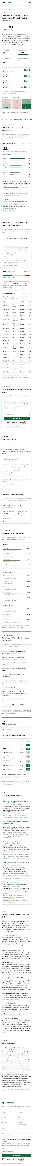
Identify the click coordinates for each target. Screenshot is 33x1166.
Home (4, 9)
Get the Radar (16, 418)
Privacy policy (5, 1131)
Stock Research (5, 1115)
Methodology (5, 1117)
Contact (20, 1122)
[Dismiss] (30, 1136)
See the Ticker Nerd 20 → (9, 211)
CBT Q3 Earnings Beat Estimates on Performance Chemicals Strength (16, 822)
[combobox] (16, 778)
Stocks (10, 9)
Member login (21, 1119)
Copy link (29, 652)
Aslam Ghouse (12, 193)
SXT (4, 760)
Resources (4, 1119)
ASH (4, 769)
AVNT (4, 748)
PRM (4, 756)
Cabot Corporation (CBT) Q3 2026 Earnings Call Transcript (16, 863)
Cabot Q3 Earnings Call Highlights (12, 842)
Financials (25, 119)
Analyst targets (18, 119)
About (19, 1115)
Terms (3, 1133)
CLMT (4, 752)
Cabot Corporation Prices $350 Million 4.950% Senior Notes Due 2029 (15, 802)
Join (19, 1117)
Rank (11, 119)
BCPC (4, 765)
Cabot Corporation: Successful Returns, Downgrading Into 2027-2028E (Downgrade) (14, 883)
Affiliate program (22, 1124)
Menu (30, 2)
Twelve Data (14, 265)
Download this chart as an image (9, 479)
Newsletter (4, 1122)
